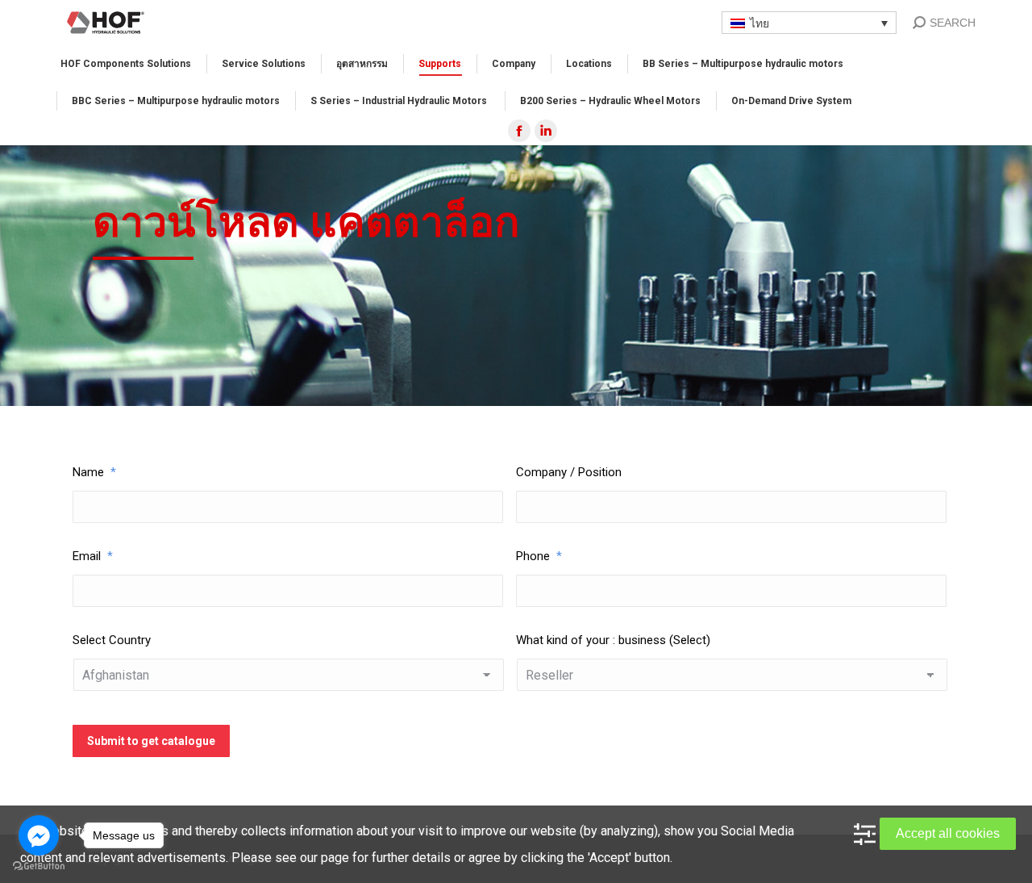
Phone (539, 556)
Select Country (112, 640)
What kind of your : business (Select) (613, 640)
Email (93, 556)
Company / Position (569, 472)
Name (94, 472)
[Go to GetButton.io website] (38, 866)
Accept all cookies (948, 833)
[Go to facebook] (39, 835)
